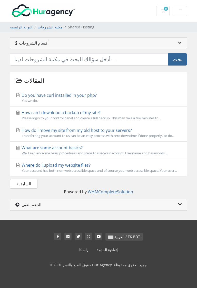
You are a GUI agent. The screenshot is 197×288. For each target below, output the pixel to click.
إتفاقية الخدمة (107, 249)
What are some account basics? (94, 150)
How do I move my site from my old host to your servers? (97, 132)
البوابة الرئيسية (21, 27)
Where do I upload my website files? (99, 167)
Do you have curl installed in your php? (59, 97)
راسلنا (83, 249)
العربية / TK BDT (126, 236)
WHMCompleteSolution (110, 192)
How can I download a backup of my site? (91, 115)
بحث (178, 59)
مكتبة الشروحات (50, 27)
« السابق (23, 184)
